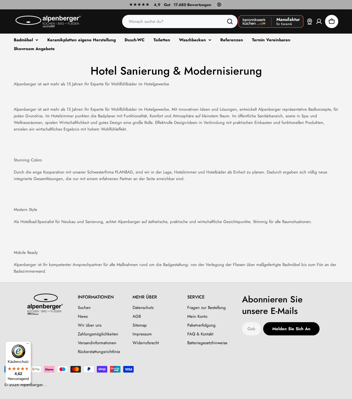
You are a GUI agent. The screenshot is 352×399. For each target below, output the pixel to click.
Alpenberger (31, 385)
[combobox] (180, 21)
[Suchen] (230, 21)
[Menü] (27, 344)
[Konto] (319, 21)
